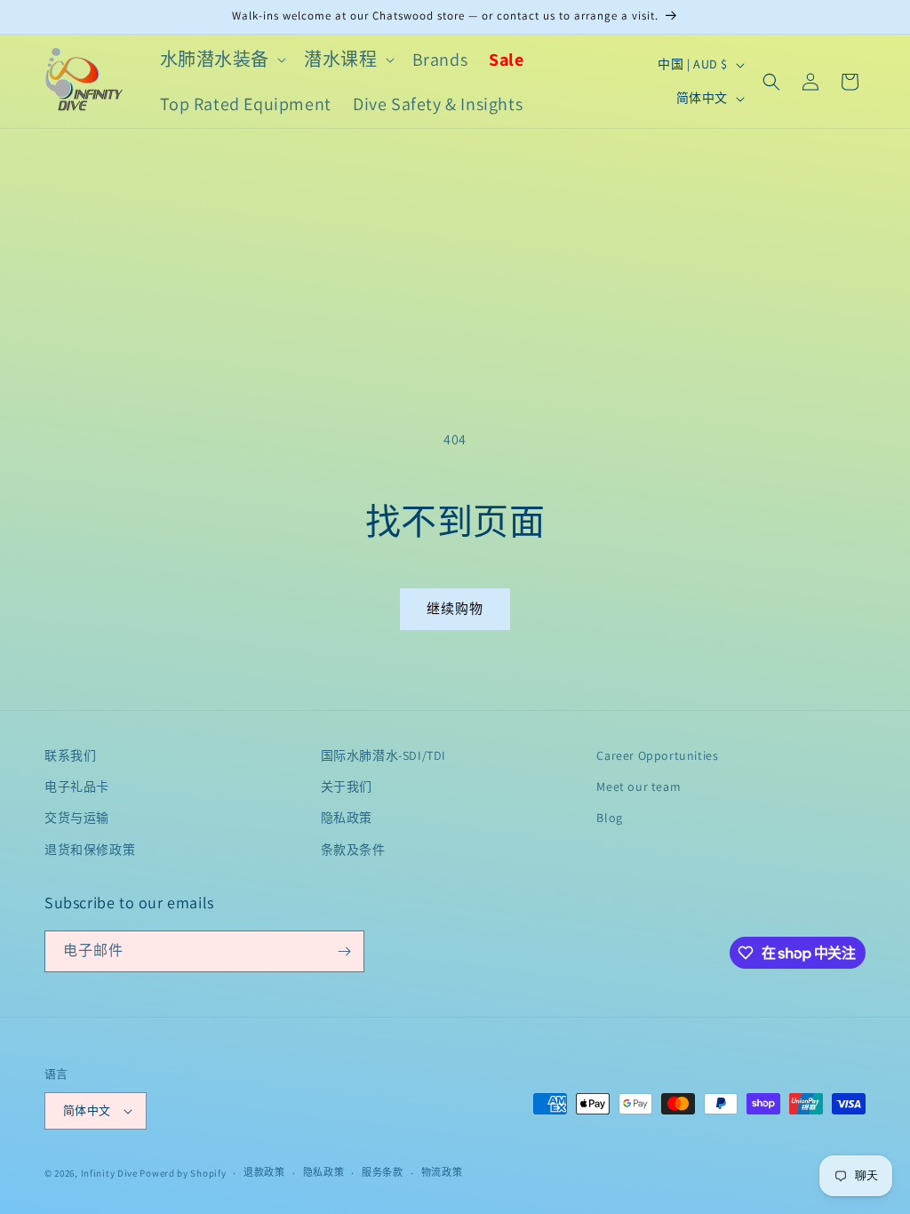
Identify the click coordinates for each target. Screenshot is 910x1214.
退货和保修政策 (89, 850)
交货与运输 (76, 818)
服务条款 (382, 1172)
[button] (221, 59)
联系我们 (70, 755)
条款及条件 (353, 850)
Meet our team (638, 787)
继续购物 (455, 608)
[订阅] (343, 951)
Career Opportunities (657, 755)
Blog (609, 818)
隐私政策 (346, 818)
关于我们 (346, 787)
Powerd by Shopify (183, 1173)
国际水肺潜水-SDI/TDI (383, 755)
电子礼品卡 (76, 787)
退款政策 (264, 1172)
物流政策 (442, 1172)
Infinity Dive (109, 1173)
